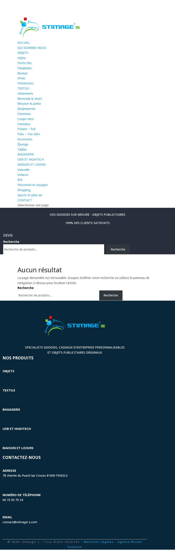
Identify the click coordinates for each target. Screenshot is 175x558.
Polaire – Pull (26, 129)
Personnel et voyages (33, 185)
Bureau (23, 73)
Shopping (24, 190)
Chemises (24, 114)
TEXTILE (23, 88)
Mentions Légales (99, 542)
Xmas (21, 78)
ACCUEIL (24, 43)
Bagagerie (11, 409)
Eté (20, 180)
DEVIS (8, 235)
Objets (8, 371)
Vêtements (25, 93)
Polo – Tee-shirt (29, 134)
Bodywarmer (26, 109)
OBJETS (23, 53)
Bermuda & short (30, 99)
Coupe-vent (26, 119)
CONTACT (25, 200)
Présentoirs (26, 83)
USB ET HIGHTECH (31, 159)
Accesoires (25, 139)
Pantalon (24, 124)
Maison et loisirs (18, 448)
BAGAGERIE (26, 154)
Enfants (23, 175)
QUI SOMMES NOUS (32, 48)
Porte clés (25, 63)
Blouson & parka (29, 103)
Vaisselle (23, 170)
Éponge (23, 144)
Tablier (22, 149)
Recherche (11, 242)
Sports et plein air (30, 195)
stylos (22, 58)
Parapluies (25, 68)
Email (7, 517)
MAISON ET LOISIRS (32, 165)
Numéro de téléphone (22, 495)
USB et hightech (17, 428)
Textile (9, 390)
